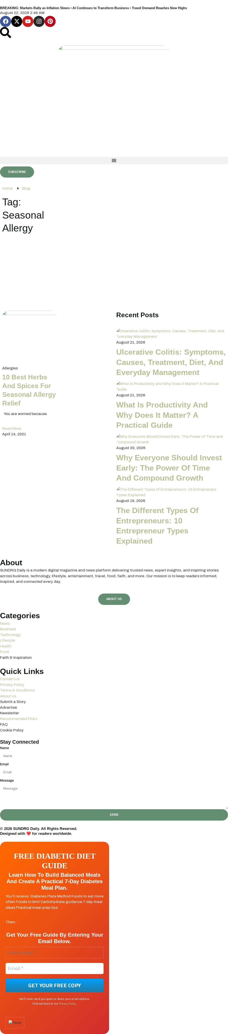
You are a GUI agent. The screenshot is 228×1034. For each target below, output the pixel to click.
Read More (11, 428)
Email (4, 764)
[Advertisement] (114, 275)
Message (7, 780)
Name (4, 748)
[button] (114, 160)
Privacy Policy (67, 1003)
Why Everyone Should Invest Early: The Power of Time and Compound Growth (169, 467)
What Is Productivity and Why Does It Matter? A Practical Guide (162, 414)
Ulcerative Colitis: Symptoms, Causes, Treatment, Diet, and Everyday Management (171, 362)
